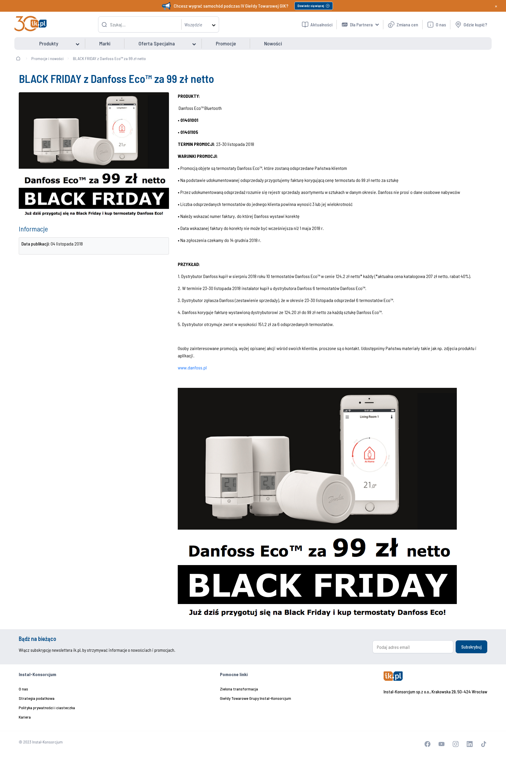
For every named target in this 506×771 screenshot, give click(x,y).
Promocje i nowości (47, 58)
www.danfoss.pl (192, 367)
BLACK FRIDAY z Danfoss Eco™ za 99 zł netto (109, 58)
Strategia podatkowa (36, 698)
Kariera (25, 716)
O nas (23, 688)
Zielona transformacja (239, 688)
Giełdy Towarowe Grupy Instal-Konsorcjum (255, 698)
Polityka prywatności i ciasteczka (47, 707)
